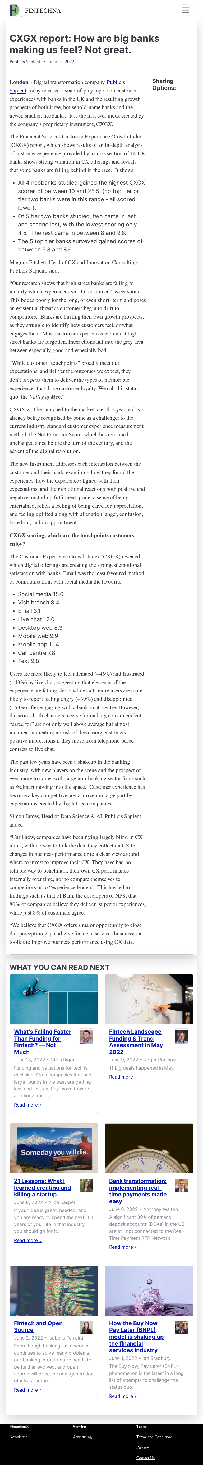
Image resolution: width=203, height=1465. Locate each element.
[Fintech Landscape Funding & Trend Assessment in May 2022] (149, 999)
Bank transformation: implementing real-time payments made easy (138, 1191)
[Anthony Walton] (181, 1192)
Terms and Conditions (154, 1436)
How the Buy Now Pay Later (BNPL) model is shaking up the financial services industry (136, 1337)
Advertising (82, 1436)
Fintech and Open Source (38, 1326)
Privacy (142, 1447)
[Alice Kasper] (86, 1189)
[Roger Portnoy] (181, 1043)
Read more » (28, 1105)
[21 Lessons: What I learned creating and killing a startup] (54, 1148)
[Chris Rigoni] (86, 1043)
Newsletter (18, 1436)
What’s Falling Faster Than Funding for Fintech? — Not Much (42, 1041)
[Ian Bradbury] (181, 1338)
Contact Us (145, 1457)
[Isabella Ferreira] (86, 1328)
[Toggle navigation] (185, 10)
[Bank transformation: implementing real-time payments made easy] (149, 1148)
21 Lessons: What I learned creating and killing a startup (42, 1187)
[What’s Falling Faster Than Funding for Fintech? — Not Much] (54, 999)
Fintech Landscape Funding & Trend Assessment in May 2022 (136, 1041)
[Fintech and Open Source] (54, 1291)
